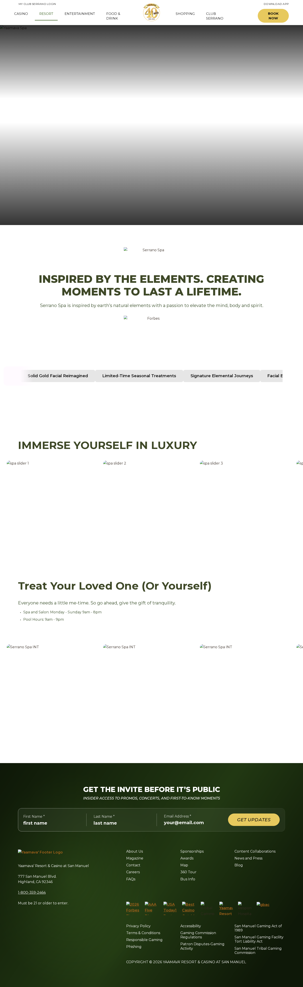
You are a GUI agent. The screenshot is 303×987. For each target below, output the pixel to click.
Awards (186, 858)
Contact (133, 865)
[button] (244, 16)
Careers (133, 872)
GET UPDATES (254, 819)
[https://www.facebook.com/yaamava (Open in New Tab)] (128, 890)
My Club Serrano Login (35, 4)
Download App (276, 4)
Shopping (185, 14)
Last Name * (104, 816)
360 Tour (188, 872)
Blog (238, 865)
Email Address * (177, 816)
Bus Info (187, 879)
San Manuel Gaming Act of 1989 (258, 928)
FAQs (130, 879)
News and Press (248, 858)
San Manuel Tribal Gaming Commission (258, 950)
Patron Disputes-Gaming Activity (202, 946)
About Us (134, 851)
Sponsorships (192, 851)
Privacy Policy (138, 926)
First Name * (34, 816)
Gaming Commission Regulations (198, 935)
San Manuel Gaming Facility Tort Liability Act (258, 939)
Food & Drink (113, 16)
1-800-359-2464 (32, 892)
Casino (21, 14)
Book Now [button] (273, 15)
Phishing (134, 947)
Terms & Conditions (143, 933)
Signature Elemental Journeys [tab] (222, 375)
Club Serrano (214, 16)
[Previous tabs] (13, 376)
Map (184, 865)
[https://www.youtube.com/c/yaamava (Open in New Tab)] (169, 890)
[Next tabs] (289, 376)
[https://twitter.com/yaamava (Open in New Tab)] (157, 890)
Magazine (134, 858)
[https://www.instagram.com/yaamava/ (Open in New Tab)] (137, 890)
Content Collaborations (254, 851)
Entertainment (80, 14)
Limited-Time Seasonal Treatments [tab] (139, 375)
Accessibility (190, 926)
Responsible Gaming (144, 940)
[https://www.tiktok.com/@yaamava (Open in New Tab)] (179, 890)
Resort (46, 14)
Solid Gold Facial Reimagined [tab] (58, 375)
